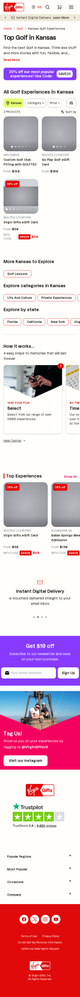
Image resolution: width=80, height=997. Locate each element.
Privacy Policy (50, 936)
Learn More (61, 18)
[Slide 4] (22, 147)
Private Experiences (56, 298)
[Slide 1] (12, 147)
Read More (12, 60)
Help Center (13, 441)
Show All (70, 476)
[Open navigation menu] (71, 7)
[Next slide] (74, 17)
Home (8, 28)
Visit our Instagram (25, 760)
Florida (12, 322)
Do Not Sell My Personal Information (40, 942)
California (34, 322)
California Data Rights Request (40, 948)
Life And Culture (19, 298)
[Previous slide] (5, 17)
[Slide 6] (29, 146)
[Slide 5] (26, 146)
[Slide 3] (19, 146)
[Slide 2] (15, 147)
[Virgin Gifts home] (14, 7)
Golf (20, 28)
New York (58, 322)
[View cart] (59, 7)
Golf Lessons (17, 274)
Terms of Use (29, 936)
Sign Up (68, 673)
